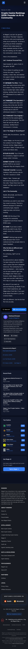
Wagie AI (3, 538)
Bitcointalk (19, 601)
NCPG (24, 624)
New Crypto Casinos (6, 531)
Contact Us (4, 514)
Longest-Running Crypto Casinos (9, 535)
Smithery (3, 578)
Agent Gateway (5, 558)
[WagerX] (3, 2)
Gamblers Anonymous (16, 624)
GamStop (19, 629)
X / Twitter (15, 335)
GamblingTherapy (11, 629)
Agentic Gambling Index (7, 547)
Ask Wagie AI (17, 363)
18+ (2, 620)
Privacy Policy (4, 586)
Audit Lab (3, 544)
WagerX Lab (4, 566)
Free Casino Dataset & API (9, 350)
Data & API (4, 570)
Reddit (7, 335)
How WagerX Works (6, 520)
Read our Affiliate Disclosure (18, 643)
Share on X (7, 309)
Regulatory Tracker (6, 541)
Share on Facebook (20, 309)
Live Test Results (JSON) (9, 359)
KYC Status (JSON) (7, 363)
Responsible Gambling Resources (16, 638)
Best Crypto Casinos (6, 528)
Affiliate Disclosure (6, 589)
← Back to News (5, 28)
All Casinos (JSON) (7, 355)
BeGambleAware (6, 624)
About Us (3, 511)
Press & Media (5, 517)
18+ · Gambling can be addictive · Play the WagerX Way (16, 620)
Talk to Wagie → (14, 469)
